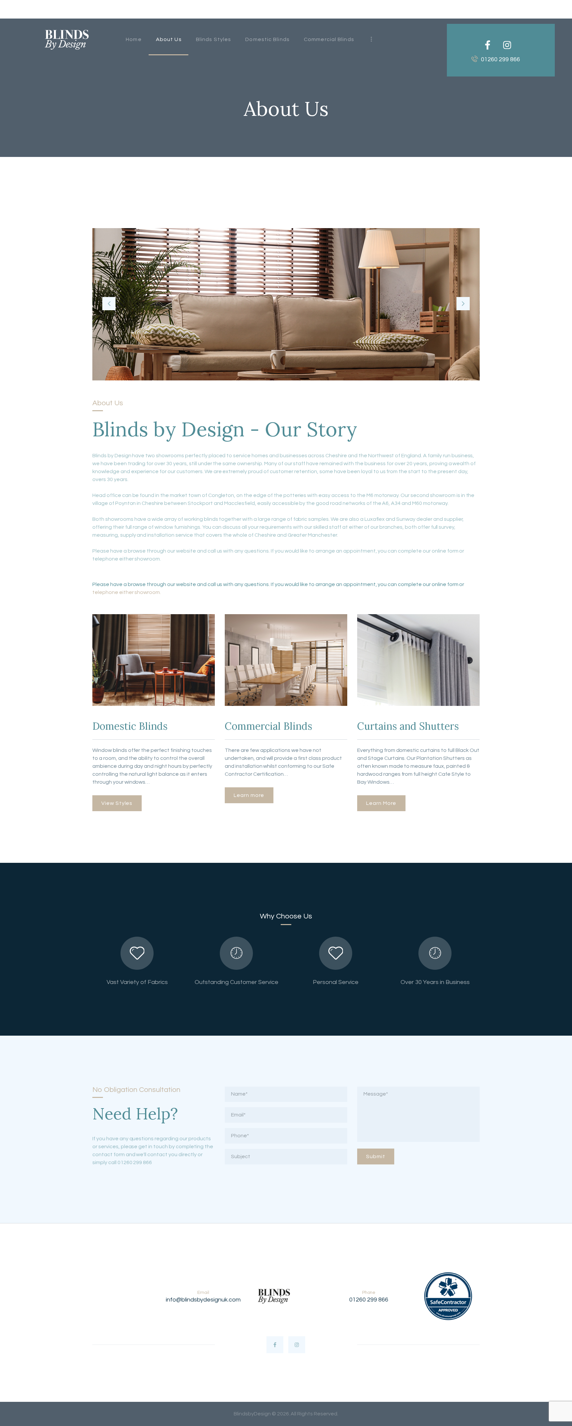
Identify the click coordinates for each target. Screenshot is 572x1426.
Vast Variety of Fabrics (137, 982)
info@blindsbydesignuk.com (203, 1300)
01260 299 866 (368, 1300)
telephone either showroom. (126, 592)
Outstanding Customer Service (236, 982)
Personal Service (335, 982)
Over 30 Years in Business (435, 982)
